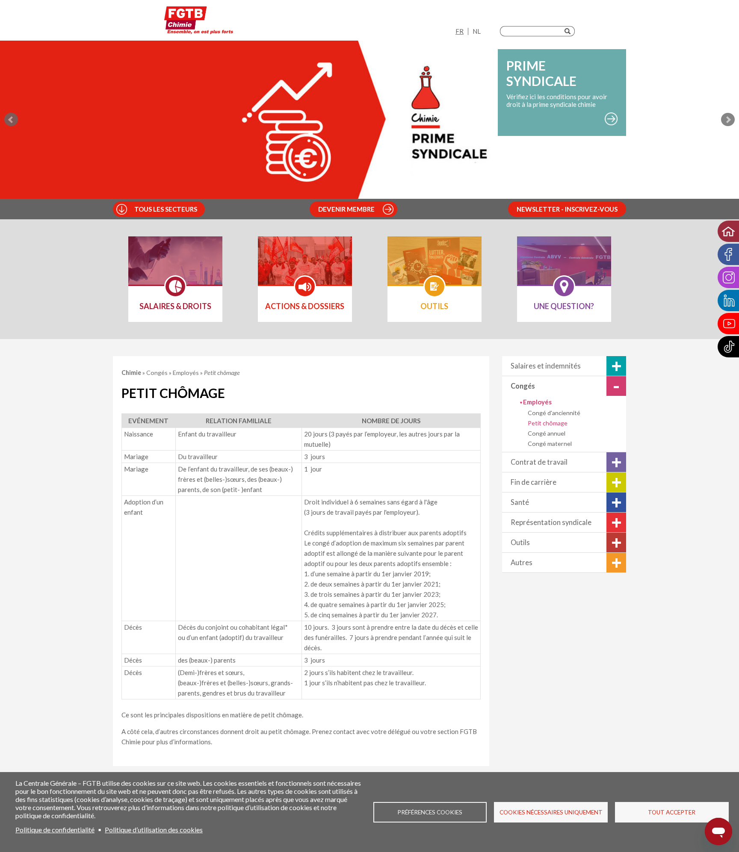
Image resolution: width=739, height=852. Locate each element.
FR (459, 31)
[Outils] (434, 266)
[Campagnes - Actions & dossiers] (305, 266)
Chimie (131, 372)
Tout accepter (671, 812)
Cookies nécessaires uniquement (551, 812)
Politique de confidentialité (55, 829)
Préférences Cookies (429, 812)
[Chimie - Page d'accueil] (198, 22)
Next (728, 120)
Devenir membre (346, 209)
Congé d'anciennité (554, 412)
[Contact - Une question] (564, 266)
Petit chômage (548, 423)
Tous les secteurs (165, 209)
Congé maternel (550, 443)
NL (477, 31)
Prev (11, 120)
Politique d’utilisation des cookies (154, 829)
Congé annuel (546, 433)
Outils (520, 542)
